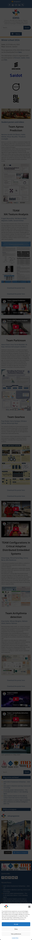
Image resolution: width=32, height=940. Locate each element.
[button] (29, 907)
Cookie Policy (15, 938)
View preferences (16, 934)
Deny (16, 929)
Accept (16, 924)
